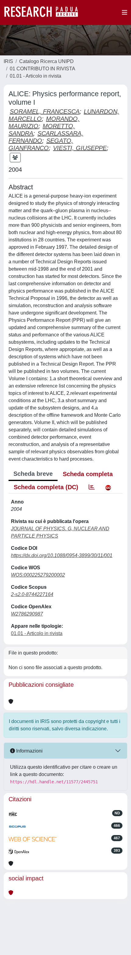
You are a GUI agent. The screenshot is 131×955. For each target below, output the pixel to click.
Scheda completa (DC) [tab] (46, 487)
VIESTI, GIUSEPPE (80, 148)
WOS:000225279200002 (38, 575)
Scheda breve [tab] (33, 473)
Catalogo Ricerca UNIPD (46, 61)
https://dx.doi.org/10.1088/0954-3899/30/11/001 (61, 555)
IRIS (8, 61)
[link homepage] (44, 12)
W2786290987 (27, 613)
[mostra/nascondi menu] (124, 12)
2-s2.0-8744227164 (32, 594)
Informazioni (29, 750)
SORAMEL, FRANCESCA (45, 111)
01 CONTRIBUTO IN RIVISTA (42, 68)
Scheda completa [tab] (88, 474)
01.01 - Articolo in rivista (35, 76)
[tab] (91, 487)
